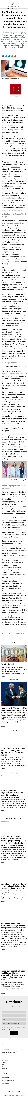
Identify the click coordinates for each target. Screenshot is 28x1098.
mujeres (5, 127)
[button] (24, 4)
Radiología (15, 167)
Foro (14, 642)
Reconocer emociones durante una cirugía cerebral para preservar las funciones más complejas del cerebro (13, 926)
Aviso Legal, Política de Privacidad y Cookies (14, 1095)
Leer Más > (3, 726)
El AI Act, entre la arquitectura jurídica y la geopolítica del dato (12, 792)
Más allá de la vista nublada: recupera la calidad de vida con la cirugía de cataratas (13, 886)
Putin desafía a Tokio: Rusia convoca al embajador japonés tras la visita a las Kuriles (13, 751)
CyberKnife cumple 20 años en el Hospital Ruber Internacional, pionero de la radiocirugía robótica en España (13, 975)
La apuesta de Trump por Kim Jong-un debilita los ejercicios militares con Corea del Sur (14, 710)
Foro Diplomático (8, 664)
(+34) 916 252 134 (5, 1083)
